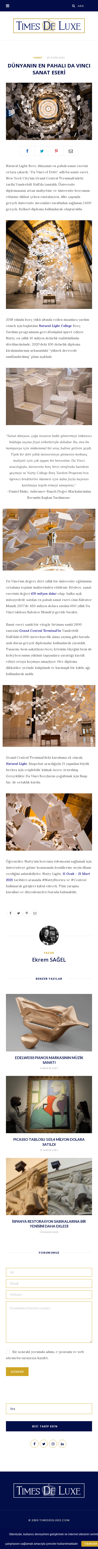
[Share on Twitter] (41, 151)
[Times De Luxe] (49, 26)
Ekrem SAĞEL (49, 959)
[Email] (71, 151)
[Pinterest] (56, 151)
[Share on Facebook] (27, 151)
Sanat (38, 57)
